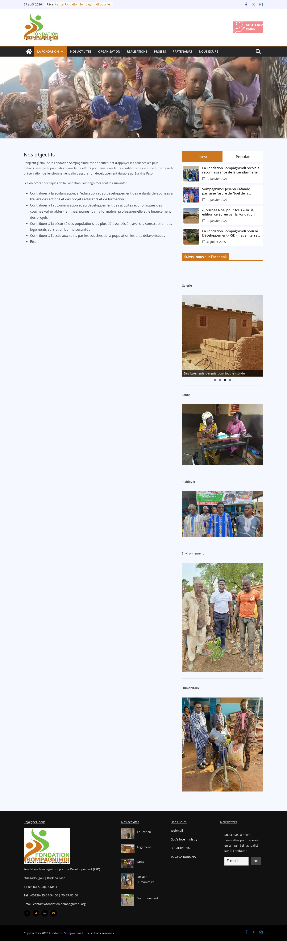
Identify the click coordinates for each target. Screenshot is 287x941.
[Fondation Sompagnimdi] (29, 51)
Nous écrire (208, 51)
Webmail (177, 830)
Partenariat (182, 51)
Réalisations (137, 51)
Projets (160, 51)
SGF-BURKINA (180, 848)
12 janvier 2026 (217, 179)
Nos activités (80, 51)
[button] (61, 51)
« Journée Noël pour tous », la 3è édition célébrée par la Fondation (228, 212)
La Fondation (48, 51)
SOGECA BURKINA (183, 857)
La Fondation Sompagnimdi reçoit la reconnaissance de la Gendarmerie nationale (230, 170)
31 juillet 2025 (216, 242)
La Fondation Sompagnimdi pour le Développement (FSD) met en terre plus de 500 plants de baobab (230, 233)
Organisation (109, 51)
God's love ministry (184, 839)
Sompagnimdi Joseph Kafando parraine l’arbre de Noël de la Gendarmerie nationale (226, 191)
